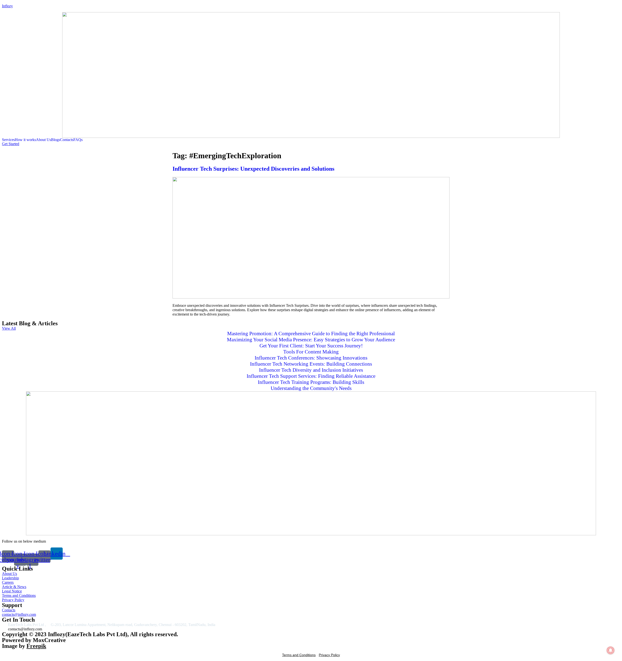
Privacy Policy (329, 655)
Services (8, 140)
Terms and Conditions (299, 655)
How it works (25, 140)
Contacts (66, 140)
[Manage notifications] (610, 650)
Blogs (55, 140)
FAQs (78, 140)
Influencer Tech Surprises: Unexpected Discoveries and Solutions (253, 169)
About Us (43, 140)
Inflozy (7, 6)
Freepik (36, 646)
